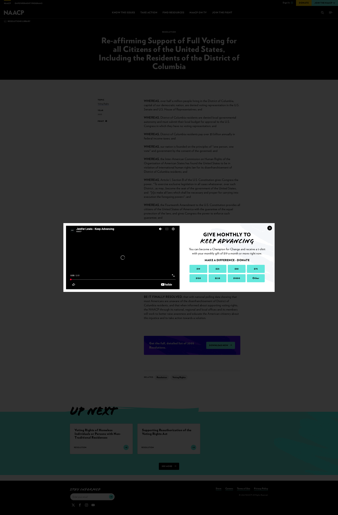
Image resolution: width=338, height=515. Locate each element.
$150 (198, 278)
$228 (217, 278)
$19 (198, 268)
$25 (217, 268)
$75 (256, 268)
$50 (237, 268)
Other (255, 278)
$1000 (236, 278)
